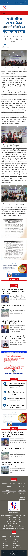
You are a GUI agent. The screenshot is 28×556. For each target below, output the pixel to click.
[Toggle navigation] (3, 12)
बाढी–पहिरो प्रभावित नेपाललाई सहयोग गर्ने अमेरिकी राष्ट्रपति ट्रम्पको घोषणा (15, 406)
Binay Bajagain (14, 554)
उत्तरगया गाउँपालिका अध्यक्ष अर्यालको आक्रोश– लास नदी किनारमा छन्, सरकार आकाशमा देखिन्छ (14, 386)
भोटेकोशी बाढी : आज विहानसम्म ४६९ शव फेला (15, 393)
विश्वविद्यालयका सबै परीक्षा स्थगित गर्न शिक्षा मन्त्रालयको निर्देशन (16, 400)
